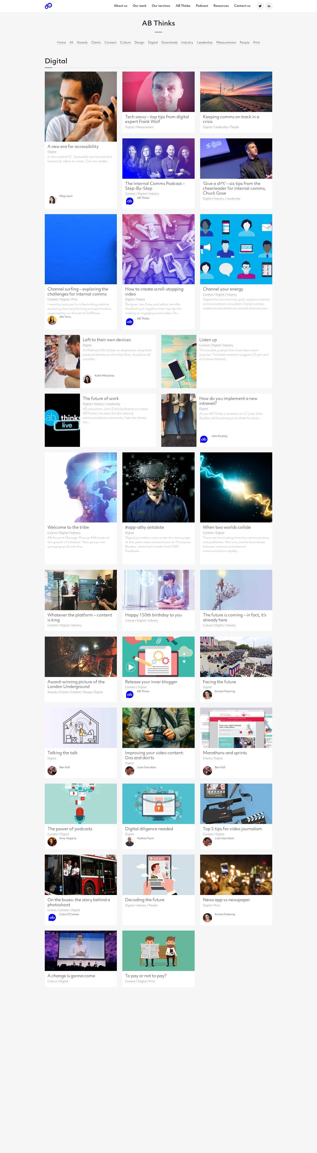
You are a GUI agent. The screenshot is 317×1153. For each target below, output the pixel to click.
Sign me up (217, 588)
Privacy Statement (147, 597)
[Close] (227, 545)
